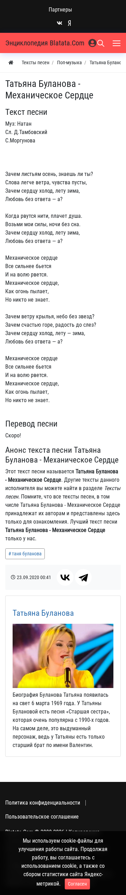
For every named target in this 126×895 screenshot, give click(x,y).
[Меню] (117, 43)
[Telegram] (83, 577)
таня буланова (27, 553)
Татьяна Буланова (43, 613)
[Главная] (10, 62)
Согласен (77, 884)
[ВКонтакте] (65, 577)
